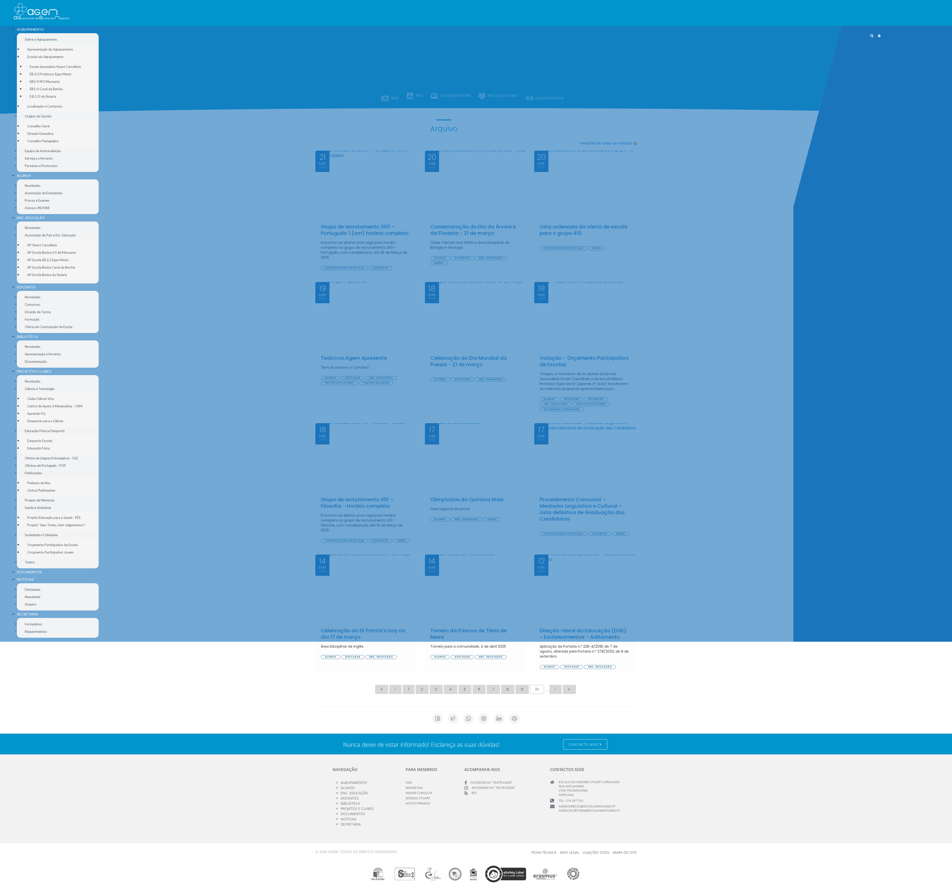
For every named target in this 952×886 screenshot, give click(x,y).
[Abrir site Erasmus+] (545, 873)
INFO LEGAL (569, 852)
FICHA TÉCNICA (543, 852)
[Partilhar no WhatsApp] (468, 718)
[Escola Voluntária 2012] (433, 873)
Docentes (350, 798)
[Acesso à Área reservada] (879, 35)
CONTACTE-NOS (583, 744)
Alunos (348, 787)
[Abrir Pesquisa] (871, 35)
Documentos (353, 813)
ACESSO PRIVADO (418, 803)
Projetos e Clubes (357, 808)
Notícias (349, 819)
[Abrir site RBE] (455, 873)
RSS (474, 793)
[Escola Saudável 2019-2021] (405, 873)
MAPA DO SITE (625, 852)
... (547, 689)
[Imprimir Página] (514, 718)
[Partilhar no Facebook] (437, 718)
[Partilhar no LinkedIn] (499, 718)
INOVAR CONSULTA (419, 793)
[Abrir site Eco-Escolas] (378, 873)
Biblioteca (350, 803)
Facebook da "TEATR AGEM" (491, 782)
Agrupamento (354, 782)
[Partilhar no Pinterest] (483, 718)
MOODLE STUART (418, 798)
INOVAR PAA (414, 788)
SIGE (409, 782)
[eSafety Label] (505, 873)
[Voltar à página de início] (41, 11)
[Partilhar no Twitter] (453, 718)
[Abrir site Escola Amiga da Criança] (473, 873)
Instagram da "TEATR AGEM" (493, 788)
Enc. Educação (354, 793)
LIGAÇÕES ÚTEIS (596, 852)
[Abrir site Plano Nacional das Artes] (573, 873)
